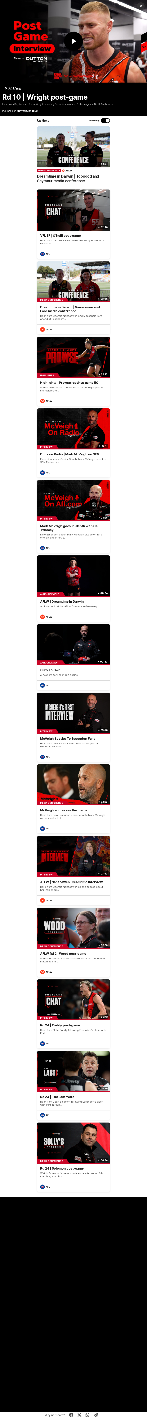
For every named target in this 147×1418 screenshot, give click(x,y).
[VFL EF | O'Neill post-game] (73, 224)
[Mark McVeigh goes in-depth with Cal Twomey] (73, 516)
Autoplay (94, 120)
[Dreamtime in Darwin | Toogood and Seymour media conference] (73, 156)
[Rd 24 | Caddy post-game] (73, 1013)
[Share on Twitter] (79, 1415)
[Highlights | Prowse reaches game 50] (73, 371)
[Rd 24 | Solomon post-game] (73, 1157)
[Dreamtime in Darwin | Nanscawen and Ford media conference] (73, 297)
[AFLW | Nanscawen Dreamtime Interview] (73, 870)
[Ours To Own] (73, 657)
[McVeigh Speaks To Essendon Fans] (73, 727)
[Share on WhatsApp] (87, 1415)
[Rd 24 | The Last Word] (73, 1085)
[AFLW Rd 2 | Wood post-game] (73, 942)
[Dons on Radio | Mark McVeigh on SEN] (73, 442)
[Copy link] (96, 1415)
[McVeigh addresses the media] (73, 798)
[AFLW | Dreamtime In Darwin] (73, 588)
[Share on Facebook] (71, 1415)
